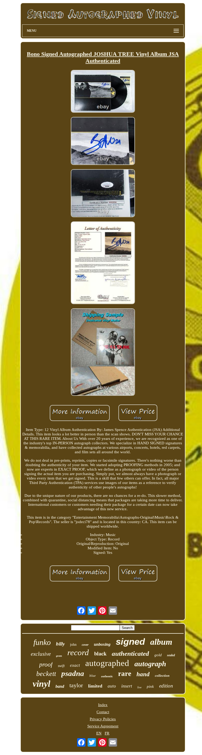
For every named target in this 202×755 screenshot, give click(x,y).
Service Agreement (102, 726)
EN (99, 733)
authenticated (130, 653)
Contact (103, 712)
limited (95, 686)
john (73, 645)
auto (112, 686)
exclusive (41, 654)
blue (92, 676)
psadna (72, 673)
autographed (107, 663)
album (161, 642)
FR (107, 733)
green (59, 655)
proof (46, 664)
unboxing (102, 644)
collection (162, 676)
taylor (76, 685)
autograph (150, 664)
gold (158, 655)
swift (61, 666)
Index (103, 705)
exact (75, 665)
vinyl (41, 684)
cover (85, 645)
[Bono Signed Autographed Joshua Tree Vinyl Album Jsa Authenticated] (103, 91)
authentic (107, 676)
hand (143, 674)
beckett (46, 674)
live (139, 687)
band (59, 686)
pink (150, 686)
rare (124, 674)
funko (42, 642)
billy (60, 644)
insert (126, 686)
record (78, 652)
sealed (171, 655)
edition (166, 686)
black (100, 653)
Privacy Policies (103, 719)
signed (130, 641)
